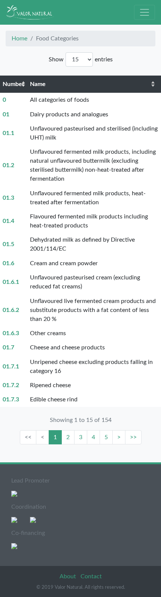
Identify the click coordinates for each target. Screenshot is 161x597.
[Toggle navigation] (144, 12)
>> (133, 437)
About (69, 576)
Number (13, 84)
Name (38, 84)
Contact (91, 576)
